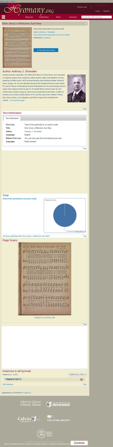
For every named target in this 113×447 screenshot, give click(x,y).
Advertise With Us (41, 444)
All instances (8, 384)
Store (58, 17)
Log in (97, 11)
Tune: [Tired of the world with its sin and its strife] (51, 35)
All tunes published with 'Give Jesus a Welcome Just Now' (26, 236)
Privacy (21, 444)
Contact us (27, 393)
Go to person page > (18, 100)
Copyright (13, 444)
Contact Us (29, 444)
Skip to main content (7, 1)
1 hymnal (46, 38)
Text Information (12, 118)
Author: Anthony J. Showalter (44, 32)
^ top (84, 109)
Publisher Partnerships (57, 444)
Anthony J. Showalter (33, 131)
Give (69, 444)
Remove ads (82, 7)
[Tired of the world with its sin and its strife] (19, 199)
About (6, 444)
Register (106, 11)
